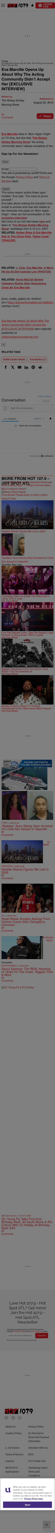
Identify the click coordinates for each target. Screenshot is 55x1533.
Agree (27, 1504)
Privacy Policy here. (33, 1498)
